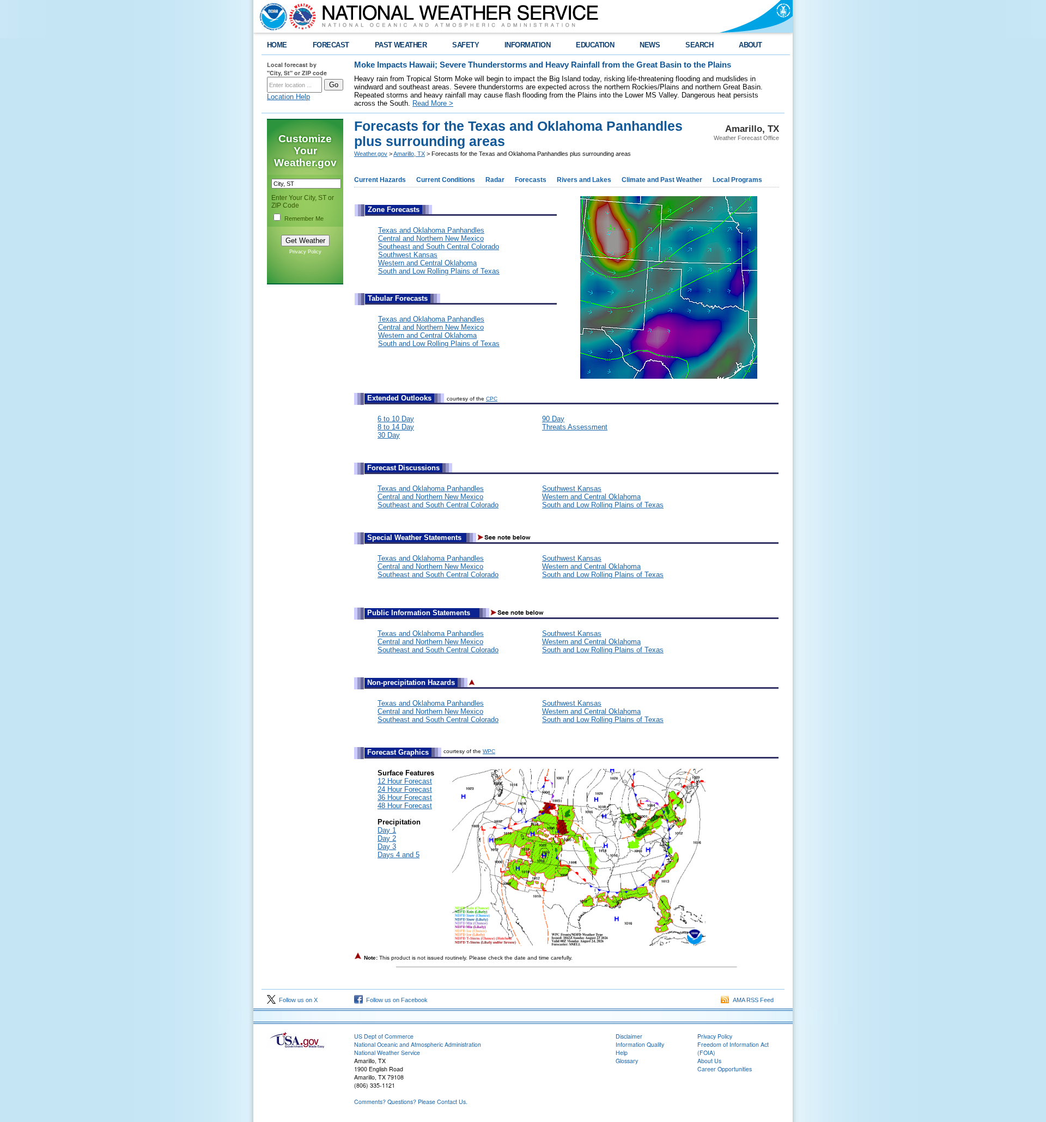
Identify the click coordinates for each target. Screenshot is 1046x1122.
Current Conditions (445, 180)
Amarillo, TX (409, 153)
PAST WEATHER (401, 45)
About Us (709, 1061)
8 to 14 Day (396, 427)
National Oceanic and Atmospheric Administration (417, 1044)
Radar (494, 180)
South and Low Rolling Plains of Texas (439, 271)
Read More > (432, 103)
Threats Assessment (574, 427)
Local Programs (737, 180)
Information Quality (640, 1044)
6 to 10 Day (396, 419)
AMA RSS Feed (751, 1000)
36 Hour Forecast (405, 797)
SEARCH (699, 45)
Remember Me (304, 218)
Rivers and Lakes (584, 180)
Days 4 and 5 (398, 855)
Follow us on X (297, 1000)
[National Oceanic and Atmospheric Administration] (270, 16)
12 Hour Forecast (405, 781)
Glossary (627, 1061)
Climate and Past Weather (662, 180)
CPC (491, 399)
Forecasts (530, 180)
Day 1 (387, 830)
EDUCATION (595, 45)
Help (622, 1052)
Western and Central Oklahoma (427, 263)
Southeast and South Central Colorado (438, 246)
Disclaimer (629, 1036)
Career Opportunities (724, 1069)
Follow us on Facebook (395, 1000)
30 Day (389, 435)
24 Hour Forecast (405, 789)
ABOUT (750, 45)
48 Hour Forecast (405, 806)
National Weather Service (387, 1052)
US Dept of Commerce (383, 1036)
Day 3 (387, 846)
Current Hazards (380, 180)
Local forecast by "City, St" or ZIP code (297, 68)
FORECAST (331, 45)
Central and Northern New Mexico (431, 238)
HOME (277, 45)
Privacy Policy (305, 251)
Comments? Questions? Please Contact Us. (410, 1101)
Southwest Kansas (407, 255)
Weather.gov (370, 153)
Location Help (288, 97)
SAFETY (465, 45)
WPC (489, 751)
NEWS (650, 45)
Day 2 (387, 838)
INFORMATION (527, 45)
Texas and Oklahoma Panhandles (431, 230)
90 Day (553, 419)
